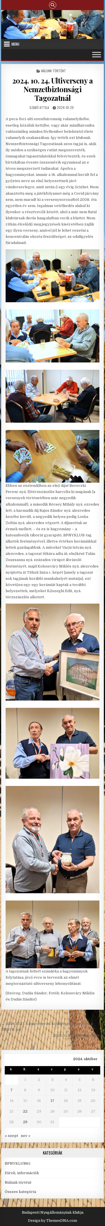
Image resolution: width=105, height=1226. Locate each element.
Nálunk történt (53, 70)
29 (25, 1122)
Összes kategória (20, 1192)
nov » (26, 1136)
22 (25, 1111)
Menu (15, 44)
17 (52, 1101)
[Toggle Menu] (96, 54)
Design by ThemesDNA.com (52, 1221)
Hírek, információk (22, 1173)
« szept (11, 1136)
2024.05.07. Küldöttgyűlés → (78, 1035)
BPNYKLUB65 (18, 1163)
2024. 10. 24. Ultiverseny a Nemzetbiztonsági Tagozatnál (52, 89)
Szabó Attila (39, 107)
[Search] (52, 5)
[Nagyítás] (92, 256)
